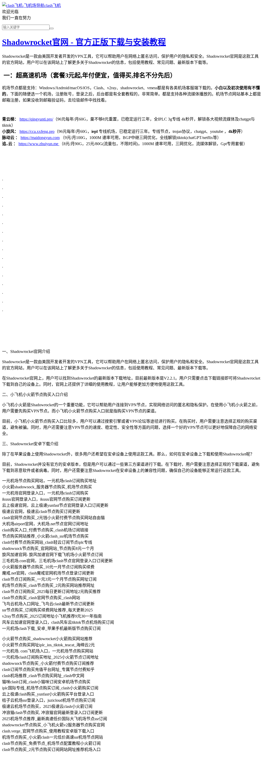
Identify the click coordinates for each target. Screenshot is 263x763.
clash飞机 (52, 5)
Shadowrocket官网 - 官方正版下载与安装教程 (84, 42)
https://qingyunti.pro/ (36, 119)
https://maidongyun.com (40, 137)
